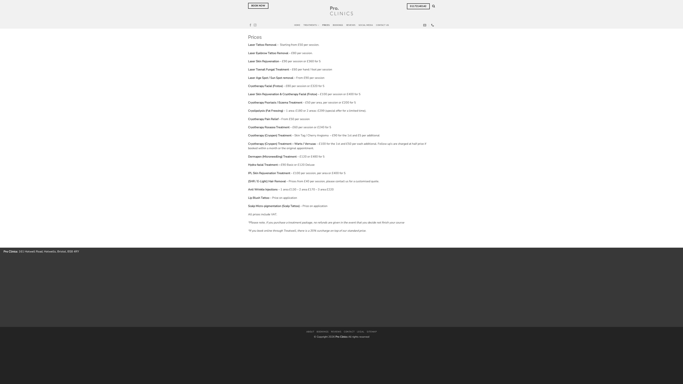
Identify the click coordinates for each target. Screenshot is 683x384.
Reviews (351, 25)
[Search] (433, 6)
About (310, 331)
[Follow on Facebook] (250, 25)
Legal (360, 331)
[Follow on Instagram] (255, 25)
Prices (325, 25)
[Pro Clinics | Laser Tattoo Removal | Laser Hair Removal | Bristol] (341, 10)
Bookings (338, 25)
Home (297, 25)
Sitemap (372, 331)
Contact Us (382, 25)
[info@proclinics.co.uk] (425, 25)
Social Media (366, 25)
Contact (349, 331)
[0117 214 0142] (433, 25)
